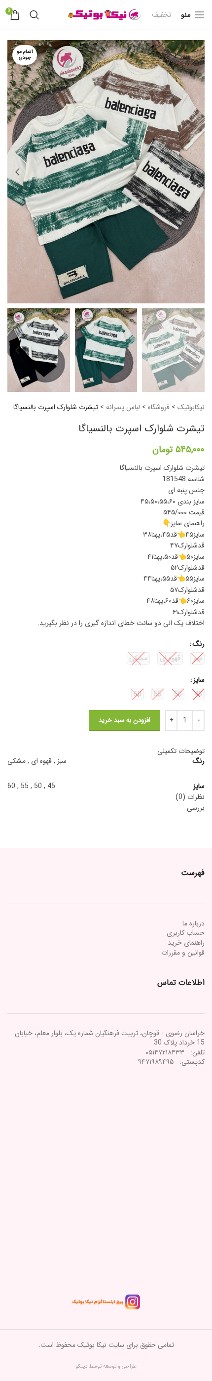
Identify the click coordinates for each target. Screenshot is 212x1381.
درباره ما (193, 923)
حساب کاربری (186, 932)
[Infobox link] (161, 14)
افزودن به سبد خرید (124, 720)
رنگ (199, 643)
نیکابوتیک (191, 407)
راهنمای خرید (186, 942)
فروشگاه (159, 407)
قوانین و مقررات (183, 952)
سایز (199, 679)
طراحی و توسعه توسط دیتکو (106, 1366)
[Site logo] (105, 14)
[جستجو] (34, 15)
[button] (195, 172)
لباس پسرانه (123, 407)
